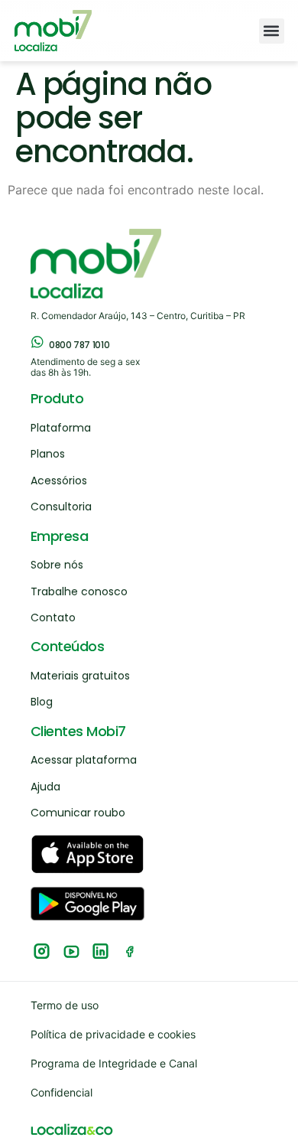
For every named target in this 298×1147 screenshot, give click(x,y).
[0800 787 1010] (37, 342)
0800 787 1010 (79, 344)
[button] (271, 31)
